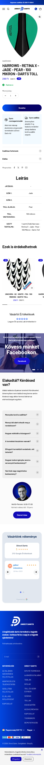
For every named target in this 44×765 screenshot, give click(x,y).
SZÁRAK (27, 696)
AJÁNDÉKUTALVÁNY (32, 675)
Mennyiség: (7, 91)
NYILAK (27, 684)
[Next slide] (36, 572)
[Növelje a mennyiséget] (16, 95)
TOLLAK (27, 700)
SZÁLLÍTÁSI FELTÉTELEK (7, 690)
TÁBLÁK (27, 680)
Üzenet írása (22, 515)
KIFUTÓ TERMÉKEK (32, 671)
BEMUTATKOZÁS (31, 722)
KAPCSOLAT (7, 703)
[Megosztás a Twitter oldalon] (18, 168)
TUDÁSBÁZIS (29, 718)
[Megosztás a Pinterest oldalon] (22, 168)
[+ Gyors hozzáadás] (32, 288)
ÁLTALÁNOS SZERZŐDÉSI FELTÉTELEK (7, 674)
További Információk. (33, 754)
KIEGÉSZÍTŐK (29, 705)
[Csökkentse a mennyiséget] (5, 95)
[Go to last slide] (8, 572)
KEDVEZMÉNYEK (31, 709)
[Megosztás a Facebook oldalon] (14, 168)
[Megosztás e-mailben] (26, 168)
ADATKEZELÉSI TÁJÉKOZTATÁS (8, 682)
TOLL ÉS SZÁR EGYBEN (30, 690)
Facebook (22, 361)
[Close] (42, 750)
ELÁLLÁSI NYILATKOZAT (8, 697)
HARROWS (6, 61)
